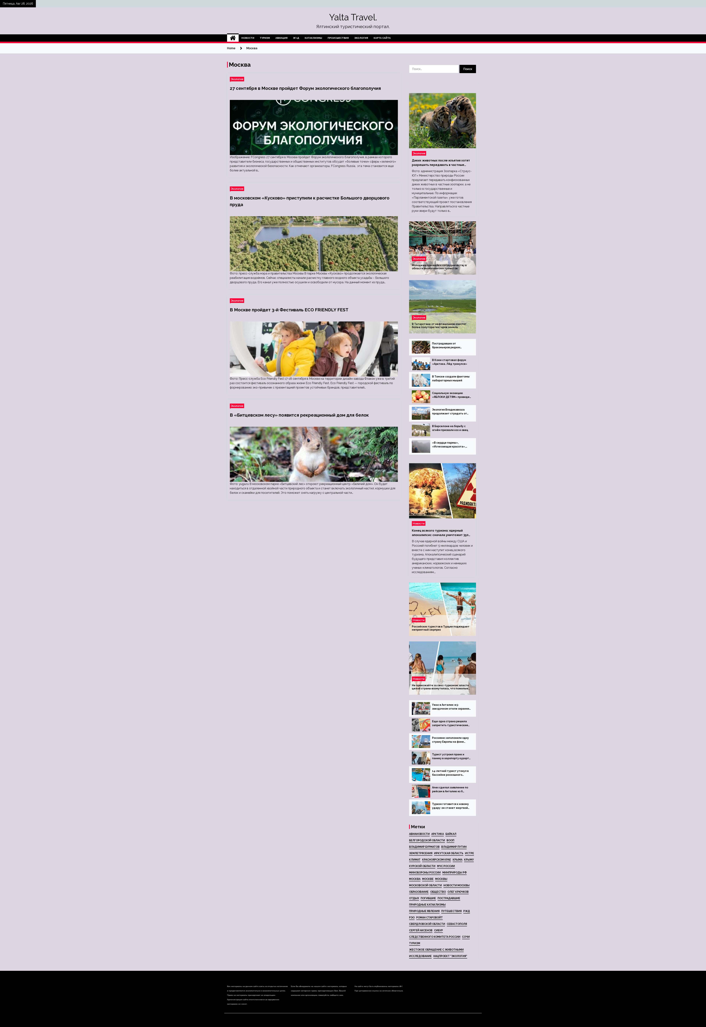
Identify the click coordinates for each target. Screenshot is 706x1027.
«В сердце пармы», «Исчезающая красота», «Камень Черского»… (449, 445)
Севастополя (457, 923)
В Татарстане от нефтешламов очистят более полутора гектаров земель (439, 326)
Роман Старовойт (429, 917)
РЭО (412, 917)
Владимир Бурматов (424, 846)
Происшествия (338, 38)
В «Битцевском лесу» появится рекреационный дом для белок (299, 415)
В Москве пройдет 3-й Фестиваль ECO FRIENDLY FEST (289, 309)
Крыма (457, 859)
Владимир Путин (454, 846)
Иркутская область (448, 853)
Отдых (414, 898)
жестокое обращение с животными (436, 949)
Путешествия (451, 911)
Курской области (422, 866)
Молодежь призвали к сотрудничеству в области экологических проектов (439, 267)
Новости (247, 38)
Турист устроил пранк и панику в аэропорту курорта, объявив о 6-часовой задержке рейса (451, 756)
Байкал (450, 833)
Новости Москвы (456, 885)
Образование (419, 891)
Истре (469, 853)
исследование (420, 956)
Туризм (265, 38)
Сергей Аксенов (420, 930)
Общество (438, 891)
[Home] (233, 38)
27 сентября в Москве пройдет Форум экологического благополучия (305, 88)
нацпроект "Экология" (450, 956)
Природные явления (424, 911)
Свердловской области (427, 923)
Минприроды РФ (454, 872)
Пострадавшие (449, 898)
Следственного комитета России (434, 936)
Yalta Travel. (353, 17)
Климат (414, 859)
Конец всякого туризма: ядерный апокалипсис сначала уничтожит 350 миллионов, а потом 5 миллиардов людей (440, 533)
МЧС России (446, 866)
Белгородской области (427, 840)
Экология (361, 38)
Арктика (437, 833)
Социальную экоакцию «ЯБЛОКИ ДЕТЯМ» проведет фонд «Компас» (451, 395)
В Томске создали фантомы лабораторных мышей (451, 378)
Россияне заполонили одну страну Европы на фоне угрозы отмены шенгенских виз (451, 740)
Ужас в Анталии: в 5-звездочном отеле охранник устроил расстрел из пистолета (451, 707)
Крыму (469, 859)
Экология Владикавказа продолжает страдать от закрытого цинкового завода (451, 412)
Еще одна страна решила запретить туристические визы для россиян (450, 723)
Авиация (281, 38)
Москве (428, 878)
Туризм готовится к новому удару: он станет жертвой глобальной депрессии (450, 806)
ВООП (450, 840)
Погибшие (428, 898)
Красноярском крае (436, 859)
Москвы (441, 878)
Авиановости (419, 833)
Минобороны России (425, 872)
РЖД (466, 911)
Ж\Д (296, 38)
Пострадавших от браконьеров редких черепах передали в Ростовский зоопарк (446, 345)
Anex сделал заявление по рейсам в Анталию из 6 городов (450, 789)
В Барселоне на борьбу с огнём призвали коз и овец (450, 428)
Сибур (438, 930)
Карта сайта (382, 38)
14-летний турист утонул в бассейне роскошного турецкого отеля (450, 773)
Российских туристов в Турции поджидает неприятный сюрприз (440, 628)
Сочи (466, 936)
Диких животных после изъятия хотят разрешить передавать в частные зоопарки (441, 163)
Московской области (425, 885)
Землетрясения (420, 853)
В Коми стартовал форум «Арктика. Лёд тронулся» (449, 362)
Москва (414, 878)
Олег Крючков (458, 891)
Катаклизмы (313, 38)
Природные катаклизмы (427, 904)
